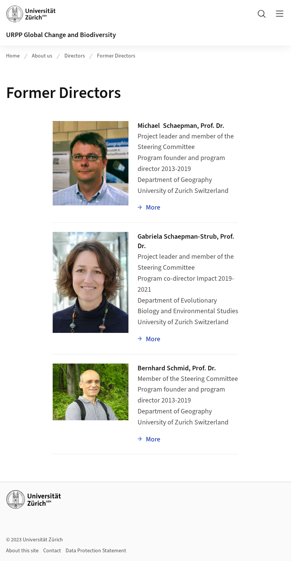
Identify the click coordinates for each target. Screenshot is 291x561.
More (152, 207)
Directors (74, 56)
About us (42, 56)
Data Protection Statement (96, 551)
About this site (22, 551)
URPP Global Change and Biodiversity (61, 35)
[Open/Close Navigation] (280, 14)
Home (13, 56)
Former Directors (116, 56)
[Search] (261, 14)
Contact (52, 551)
